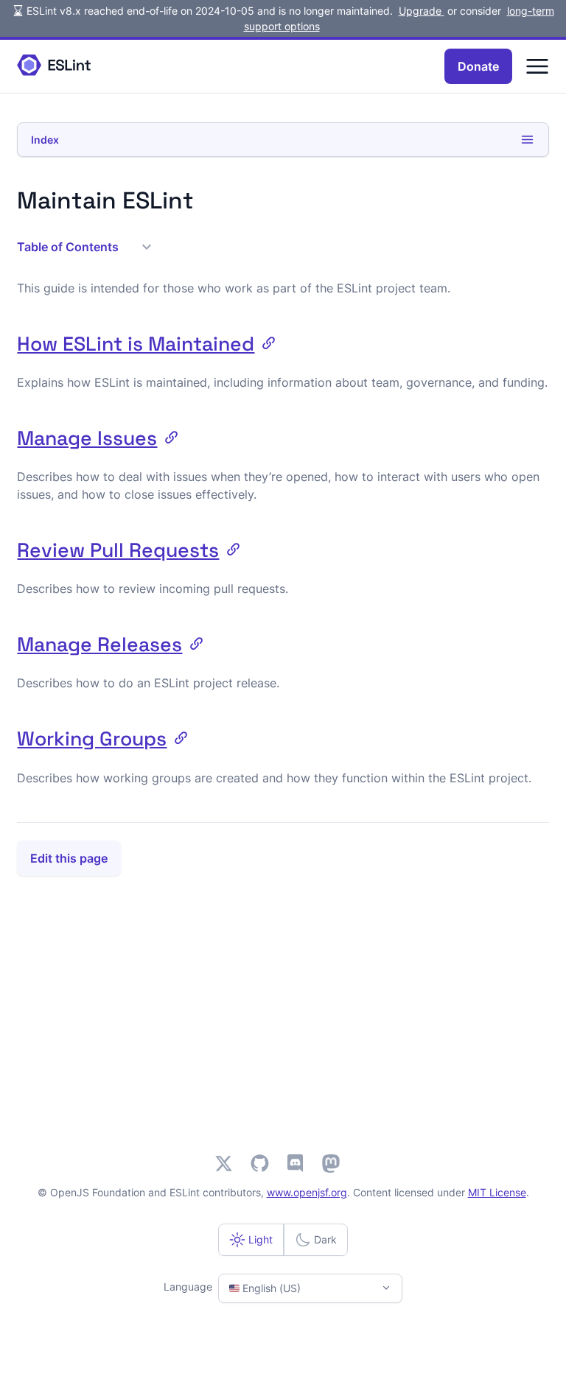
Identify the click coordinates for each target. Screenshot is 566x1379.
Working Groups (92, 738)
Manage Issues (87, 438)
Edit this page (69, 858)
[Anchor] (264, 342)
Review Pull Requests (118, 550)
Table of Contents (68, 246)
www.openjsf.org (307, 1192)
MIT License (497, 1192)
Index (45, 139)
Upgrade (421, 10)
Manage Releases (99, 644)
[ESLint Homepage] (54, 66)
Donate (478, 66)
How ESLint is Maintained (135, 344)
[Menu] (537, 66)
